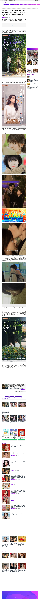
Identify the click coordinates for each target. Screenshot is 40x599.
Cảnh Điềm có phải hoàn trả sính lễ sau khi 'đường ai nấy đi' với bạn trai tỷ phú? (5, 570)
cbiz (7, 398)
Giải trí (15, 4)
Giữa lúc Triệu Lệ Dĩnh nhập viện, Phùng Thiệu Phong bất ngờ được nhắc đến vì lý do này (18, 498)
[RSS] (36, 0)
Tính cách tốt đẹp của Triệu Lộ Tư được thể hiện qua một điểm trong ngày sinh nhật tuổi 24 (21, 422)
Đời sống (10, 4)
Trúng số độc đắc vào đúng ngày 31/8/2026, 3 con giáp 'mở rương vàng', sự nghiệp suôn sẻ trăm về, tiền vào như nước (18, 461)
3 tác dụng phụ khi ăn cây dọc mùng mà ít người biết (29, 67)
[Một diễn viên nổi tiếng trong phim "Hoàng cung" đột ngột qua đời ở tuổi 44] (6, 471)
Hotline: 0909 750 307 (12, 0)
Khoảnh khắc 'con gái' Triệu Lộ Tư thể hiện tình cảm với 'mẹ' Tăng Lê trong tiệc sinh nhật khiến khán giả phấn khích (13, 423)
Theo (20, 391)
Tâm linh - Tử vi (12, 455)
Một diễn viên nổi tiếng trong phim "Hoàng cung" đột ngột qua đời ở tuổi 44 (18, 469)
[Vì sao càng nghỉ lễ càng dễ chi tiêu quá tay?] (6, 486)
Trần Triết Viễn (18, 29)
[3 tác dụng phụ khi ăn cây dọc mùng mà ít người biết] (29, 63)
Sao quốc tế (3, 17)
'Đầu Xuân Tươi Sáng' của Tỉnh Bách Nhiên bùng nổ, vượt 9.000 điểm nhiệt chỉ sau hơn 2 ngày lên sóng (22, 560)
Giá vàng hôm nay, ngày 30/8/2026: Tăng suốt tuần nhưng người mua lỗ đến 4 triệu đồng (21, 544)
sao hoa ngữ (4, 398)
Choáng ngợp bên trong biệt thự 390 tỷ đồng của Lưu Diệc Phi (22, 570)
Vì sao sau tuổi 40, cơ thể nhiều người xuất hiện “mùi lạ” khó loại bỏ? (34, 87)
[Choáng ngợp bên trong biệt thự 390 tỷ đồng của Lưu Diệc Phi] (22, 566)
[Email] (37, 0)
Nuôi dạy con (32, 4)
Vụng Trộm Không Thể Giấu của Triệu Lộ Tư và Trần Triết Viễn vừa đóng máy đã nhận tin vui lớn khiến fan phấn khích (5, 423)
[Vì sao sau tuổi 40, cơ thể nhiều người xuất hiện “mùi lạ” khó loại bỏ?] (28, 87)
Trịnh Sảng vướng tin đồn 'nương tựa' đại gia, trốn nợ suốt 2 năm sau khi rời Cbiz (13, 570)
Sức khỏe (23, 4)
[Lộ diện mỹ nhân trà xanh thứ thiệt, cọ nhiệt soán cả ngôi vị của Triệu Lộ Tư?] (13, 404)
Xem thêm (23, 389)
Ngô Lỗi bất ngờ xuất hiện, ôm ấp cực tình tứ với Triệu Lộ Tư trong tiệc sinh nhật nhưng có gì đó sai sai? (14, 25)
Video (37, 4)
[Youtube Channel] (35, 0)
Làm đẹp (19, 4)
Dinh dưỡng (27, 4)
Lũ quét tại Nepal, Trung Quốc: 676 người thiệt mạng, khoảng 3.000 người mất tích (32, 60)
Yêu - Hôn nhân (5, 4)
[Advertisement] (15, 376)
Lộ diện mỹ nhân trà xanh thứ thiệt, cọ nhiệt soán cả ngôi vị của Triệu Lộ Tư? (13, 409)
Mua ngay (6, 439)
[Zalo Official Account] (34, 0)
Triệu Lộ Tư (13, 29)
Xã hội (12, 484)
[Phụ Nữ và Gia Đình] (5, 2)
